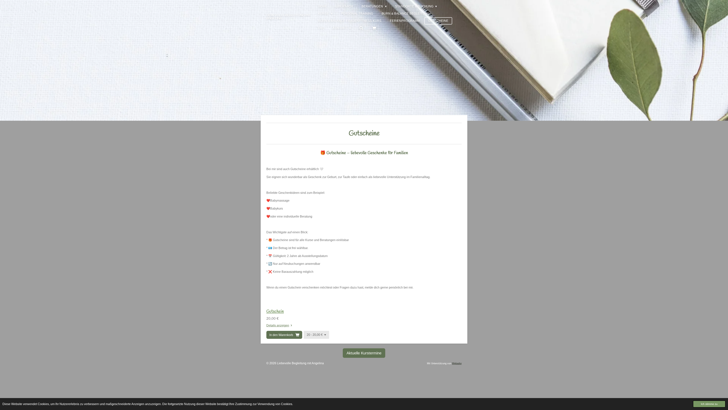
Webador (457, 363)
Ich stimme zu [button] (709, 403)
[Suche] (361, 28)
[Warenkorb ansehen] (374, 28)
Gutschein (275, 311)
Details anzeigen (277, 325)
